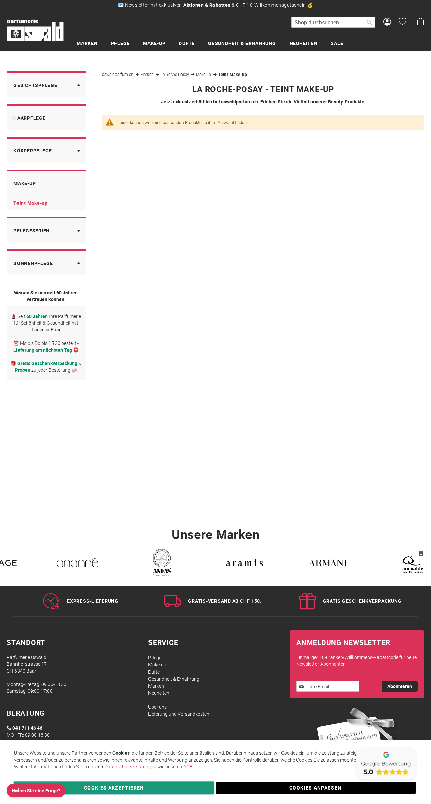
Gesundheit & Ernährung (173, 679)
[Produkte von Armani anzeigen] (328, 564)
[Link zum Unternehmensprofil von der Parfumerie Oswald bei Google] (386, 780)
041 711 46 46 (27, 728)
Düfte (154, 671)
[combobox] (333, 22)
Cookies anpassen (315, 787)
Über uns (157, 707)
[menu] (252, 43)
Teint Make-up (30, 203)
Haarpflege (29, 118)
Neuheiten (158, 693)
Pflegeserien (31, 230)
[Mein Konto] (387, 22)
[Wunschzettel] (402, 22)
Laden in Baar (46, 329)
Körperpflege (32, 150)
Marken (147, 74)
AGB (188, 766)
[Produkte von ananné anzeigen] (77, 564)
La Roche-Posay (175, 74)
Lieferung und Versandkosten (178, 714)
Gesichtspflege (35, 85)
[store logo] (35, 30)
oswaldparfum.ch (118, 74)
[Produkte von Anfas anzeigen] (161, 564)
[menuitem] (94, 43)
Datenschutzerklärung (128, 766)
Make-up (204, 74)
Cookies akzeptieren (114, 787)
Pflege (154, 657)
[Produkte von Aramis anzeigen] (244, 564)
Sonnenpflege (33, 263)
